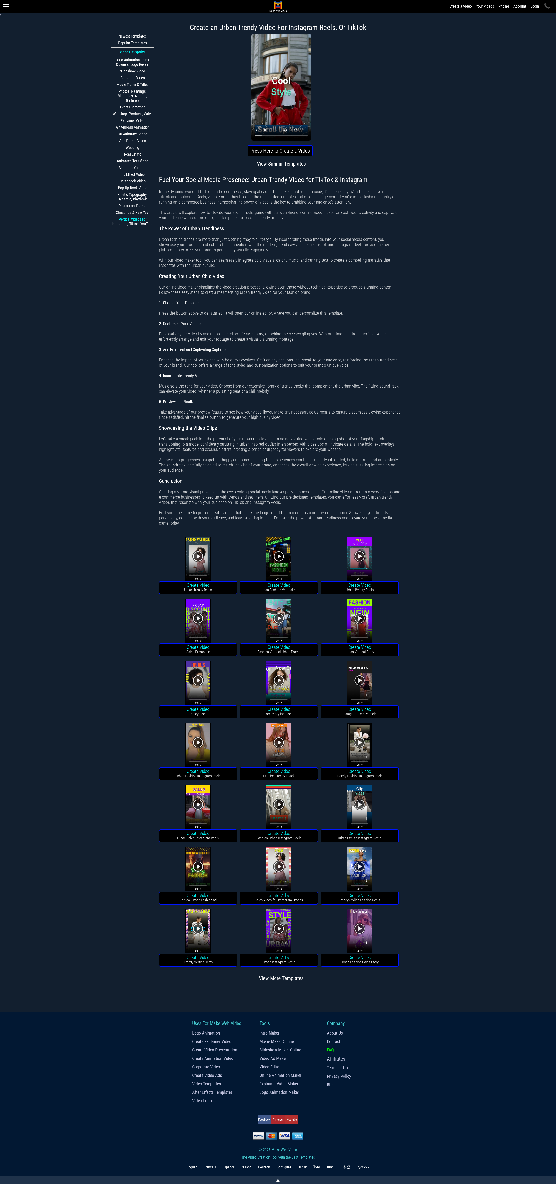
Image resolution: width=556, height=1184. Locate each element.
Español (228, 1167)
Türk (329, 1167)
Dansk (302, 1167)
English (192, 1167)
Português (283, 1167)
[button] (198, 559)
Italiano (246, 1167)
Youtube (292, 1119)
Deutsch (264, 1167)
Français (210, 1167)
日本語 (344, 1167)
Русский (363, 1167)
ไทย (316, 1167)
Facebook (264, 1119)
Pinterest (278, 1119)
